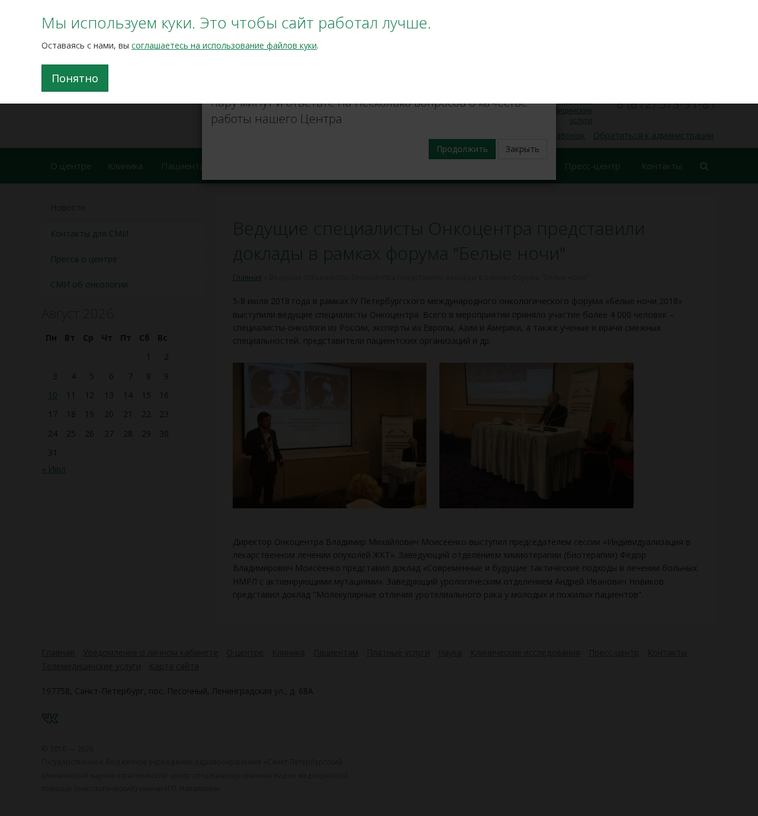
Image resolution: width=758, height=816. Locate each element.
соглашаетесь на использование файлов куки (224, 45)
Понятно (75, 78)
